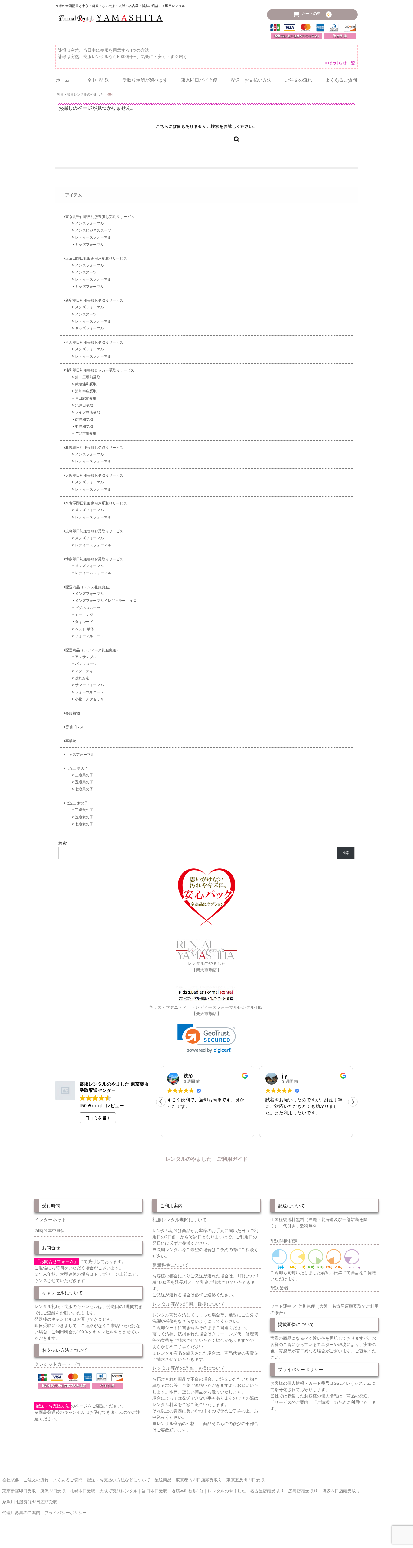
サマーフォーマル (89, 685)
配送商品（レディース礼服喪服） (92, 650)
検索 (62, 843)
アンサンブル (86, 657)
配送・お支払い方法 (251, 80)
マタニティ (84, 671)
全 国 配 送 (98, 80)
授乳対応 (82, 678)
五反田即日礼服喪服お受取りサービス (96, 258)
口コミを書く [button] (98, 1118)
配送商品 (162, 1480)
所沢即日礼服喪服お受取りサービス (94, 342)
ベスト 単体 (84, 629)
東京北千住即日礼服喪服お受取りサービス (99, 217)
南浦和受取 (84, 419)
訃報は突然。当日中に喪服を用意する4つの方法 (103, 50)
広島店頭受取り (303, 1490)
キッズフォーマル (89, 244)
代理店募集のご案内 (21, 1512)
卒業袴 (70, 741)
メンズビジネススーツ (93, 230)
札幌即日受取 (82, 1490)
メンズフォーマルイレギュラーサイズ (106, 600)
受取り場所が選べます (145, 80)
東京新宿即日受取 (19, 1490)
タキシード (84, 622)
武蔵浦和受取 (86, 384)
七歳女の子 (84, 824)
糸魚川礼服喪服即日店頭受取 (29, 1501)
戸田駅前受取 (86, 398)
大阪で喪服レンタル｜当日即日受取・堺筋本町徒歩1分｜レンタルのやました (172, 1490)
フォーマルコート (89, 636)
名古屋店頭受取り (267, 1490)
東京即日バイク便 (199, 80)
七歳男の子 (84, 789)
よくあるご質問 (341, 80)
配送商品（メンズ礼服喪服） (88, 587)
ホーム (65, 80)
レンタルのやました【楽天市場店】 (206, 966)
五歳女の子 (84, 817)
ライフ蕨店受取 (87, 412)
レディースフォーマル (93, 237)
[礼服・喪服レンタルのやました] (111, 23)
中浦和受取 (84, 426)
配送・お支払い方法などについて (118, 1480)
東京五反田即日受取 (245, 1480)
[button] (206, 1038)
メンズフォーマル (89, 223)
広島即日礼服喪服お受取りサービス (94, 531)
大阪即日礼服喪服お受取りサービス (94, 475)
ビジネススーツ (87, 608)
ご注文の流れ (298, 80)
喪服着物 (72, 713)
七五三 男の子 (76, 768)
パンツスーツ (86, 664)
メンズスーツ (86, 272)
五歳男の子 (84, 782)
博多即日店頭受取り (341, 1490)
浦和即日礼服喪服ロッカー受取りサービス (99, 370)
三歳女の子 (84, 810)
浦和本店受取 (86, 391)
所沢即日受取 (53, 1490)
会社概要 (10, 1480)
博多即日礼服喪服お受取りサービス (94, 559)
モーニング (84, 615)
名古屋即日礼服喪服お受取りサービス (96, 503)
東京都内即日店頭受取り (199, 1480)
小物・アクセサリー (91, 699)
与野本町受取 (86, 433)
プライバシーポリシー (65, 1512)
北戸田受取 (84, 405)
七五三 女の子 (76, 803)
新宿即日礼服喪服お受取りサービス (94, 300)
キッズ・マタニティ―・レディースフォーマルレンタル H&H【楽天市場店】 (207, 1010)
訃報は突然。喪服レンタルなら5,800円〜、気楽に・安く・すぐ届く (122, 56)
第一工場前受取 (87, 377)
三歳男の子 (84, 775)
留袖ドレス (74, 727)
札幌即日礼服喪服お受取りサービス (94, 447)
